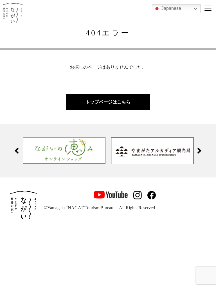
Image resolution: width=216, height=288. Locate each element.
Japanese (170, 8)
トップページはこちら (108, 102)
